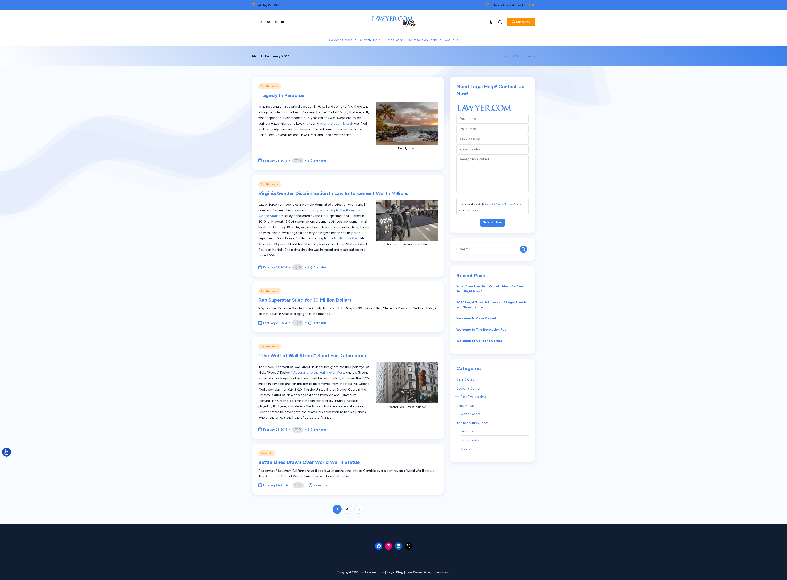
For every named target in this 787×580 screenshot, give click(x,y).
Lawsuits (267, 453)
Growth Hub (465, 406)
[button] (521, 22)
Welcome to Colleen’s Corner (479, 341)
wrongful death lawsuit (336, 123)
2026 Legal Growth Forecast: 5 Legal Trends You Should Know (491, 304)
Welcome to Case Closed (476, 318)
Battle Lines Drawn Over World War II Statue (309, 462)
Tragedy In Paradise (281, 95)
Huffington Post (346, 238)
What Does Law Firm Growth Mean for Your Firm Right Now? (490, 288)
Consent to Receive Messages (499, 204)
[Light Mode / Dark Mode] (491, 22)
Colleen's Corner (468, 388)
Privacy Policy (471, 210)
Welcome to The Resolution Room (483, 330)
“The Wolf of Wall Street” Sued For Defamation (312, 355)
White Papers (470, 414)
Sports (465, 449)
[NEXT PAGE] (358, 509)
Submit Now (492, 222)
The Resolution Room (472, 423)
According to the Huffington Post (318, 372)
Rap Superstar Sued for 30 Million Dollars (304, 300)
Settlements (269, 86)
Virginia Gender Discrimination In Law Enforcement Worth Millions (333, 193)
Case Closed (465, 379)
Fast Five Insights (473, 397)
